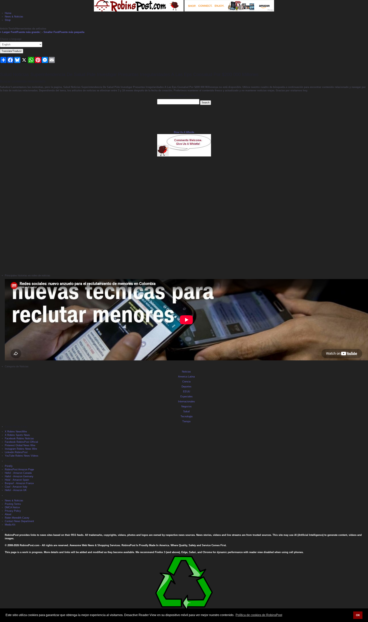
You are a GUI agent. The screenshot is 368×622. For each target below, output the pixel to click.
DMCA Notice (12, 507)
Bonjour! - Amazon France (19, 483)
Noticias (186, 371)
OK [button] (358, 615)
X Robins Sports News (17, 435)
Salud (186, 411)
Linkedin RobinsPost (16, 452)
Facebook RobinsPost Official (21, 441)
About (8, 514)
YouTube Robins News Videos (21, 455)
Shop (8, 20)
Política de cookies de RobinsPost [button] (259, 615)
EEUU (186, 391)
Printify (9, 466)
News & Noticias (14, 16)
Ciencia (186, 381)
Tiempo (186, 421)
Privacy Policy (13, 510)
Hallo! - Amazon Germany (19, 476)
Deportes (186, 386)
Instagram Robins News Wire (21, 448)
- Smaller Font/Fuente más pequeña (63, 32)
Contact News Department (19, 521)
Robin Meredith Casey (17, 517)
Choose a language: (11, 39)
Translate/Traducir (12, 51)
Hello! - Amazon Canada (18, 472)
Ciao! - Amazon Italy (16, 486)
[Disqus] (184, 215)
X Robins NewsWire (16, 431)
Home (8, 13)
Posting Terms (13, 504)
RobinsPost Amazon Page (19, 469)
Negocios (186, 406)
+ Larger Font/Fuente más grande (20, 32)
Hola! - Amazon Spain (17, 479)
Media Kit (10, 524)
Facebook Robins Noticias (19, 438)
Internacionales (186, 401)
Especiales (186, 396)
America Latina (186, 376)
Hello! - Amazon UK (16, 490)
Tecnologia (186, 416)
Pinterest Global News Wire (20, 445)
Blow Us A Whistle (184, 132)
